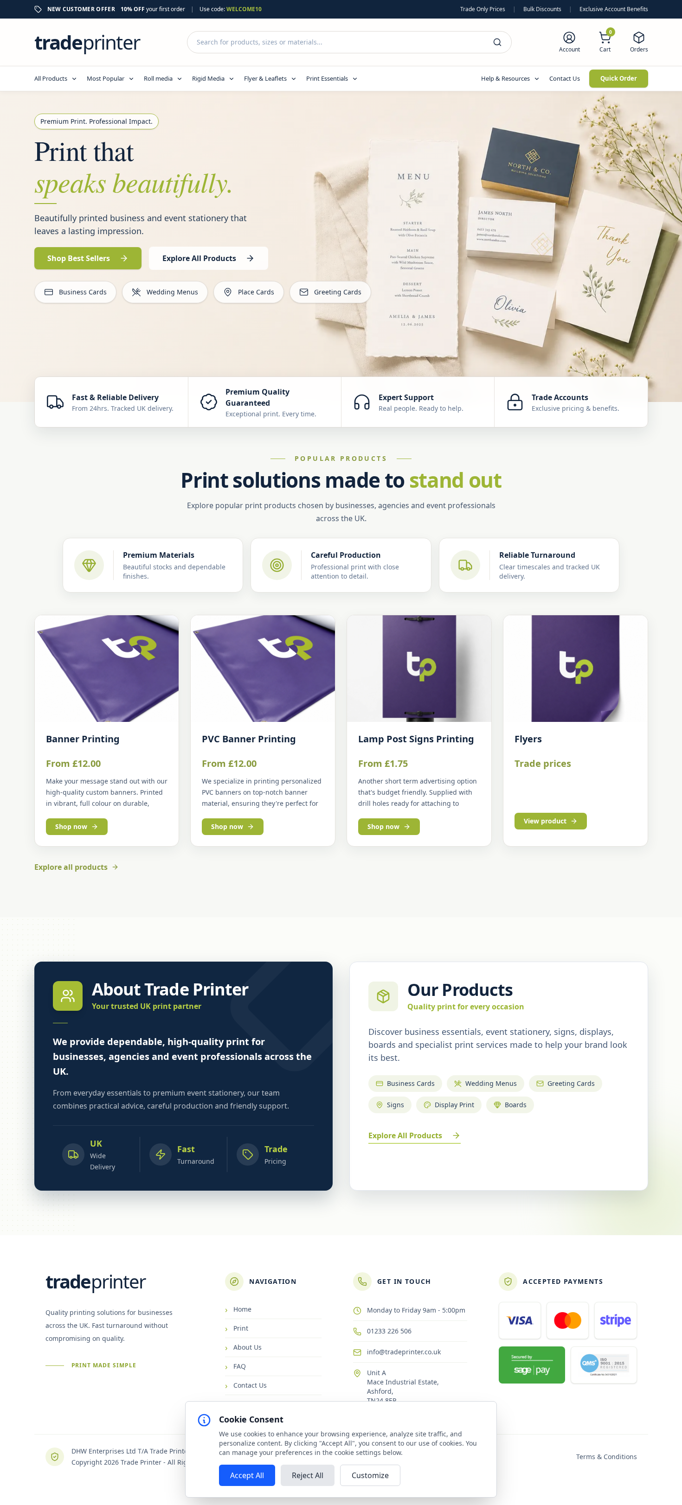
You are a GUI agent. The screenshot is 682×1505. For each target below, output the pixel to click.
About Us (243, 1347)
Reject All (307, 1475)
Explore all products (71, 867)
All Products (50, 78)
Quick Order (618, 78)
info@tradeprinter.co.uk (404, 1351)
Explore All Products (405, 1135)
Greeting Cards (337, 291)
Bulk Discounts (542, 9)
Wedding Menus (172, 291)
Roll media (158, 78)
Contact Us (564, 78)
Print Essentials (327, 78)
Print (236, 1328)
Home (238, 1309)
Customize (370, 1475)
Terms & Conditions (606, 1456)
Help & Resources (505, 78)
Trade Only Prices (482, 9)
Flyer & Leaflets (265, 78)
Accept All (247, 1475)
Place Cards (256, 291)
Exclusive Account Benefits (613, 9)
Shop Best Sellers (78, 258)
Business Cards (83, 291)
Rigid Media (208, 78)
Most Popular (105, 78)
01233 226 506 (389, 1330)
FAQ (235, 1366)
